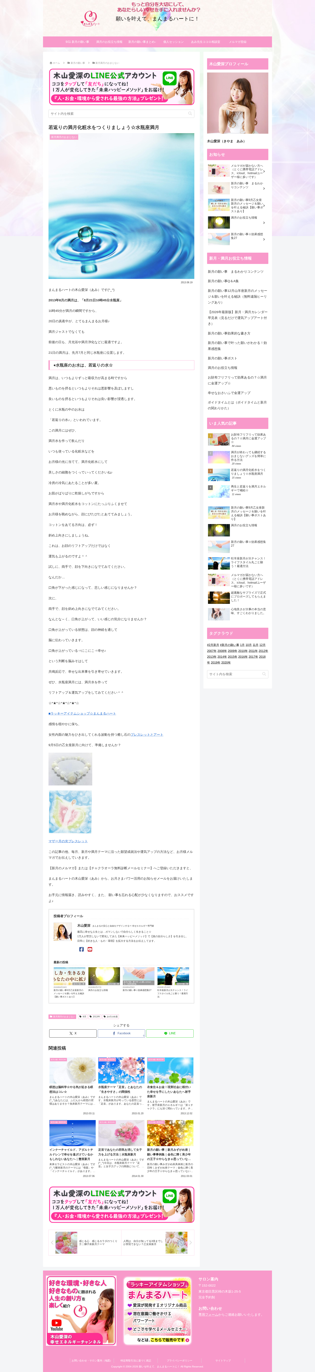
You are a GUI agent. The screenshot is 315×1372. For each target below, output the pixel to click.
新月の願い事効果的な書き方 (229, 333)
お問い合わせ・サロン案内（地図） (92, 1360)
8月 (84, 1016)
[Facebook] (81, 949)
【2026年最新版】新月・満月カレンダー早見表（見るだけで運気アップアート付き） (238, 318)
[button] (190, 113)
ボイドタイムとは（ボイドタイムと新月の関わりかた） (237, 405)
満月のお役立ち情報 (98, 990)
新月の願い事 (78, 984)
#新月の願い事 (229, 644)
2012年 (263, 650)
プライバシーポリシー (179, 1360)
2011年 (253, 650)
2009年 (232, 650)
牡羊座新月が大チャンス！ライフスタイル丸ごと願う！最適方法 (172, 993)
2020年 (226, 662)
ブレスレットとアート (147, 734)
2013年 (96, 1016)
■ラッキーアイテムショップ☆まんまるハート (82, 713)
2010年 (243, 650)
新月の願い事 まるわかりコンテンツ (236, 271)
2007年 (212, 650)
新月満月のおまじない (64, 1016)
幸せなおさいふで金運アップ (229, 393)
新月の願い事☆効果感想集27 (137, 990)
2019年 (215, 662)
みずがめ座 (112, 1016)
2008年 (222, 650)
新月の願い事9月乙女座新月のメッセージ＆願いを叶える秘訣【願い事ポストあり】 (69, 993)
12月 (262, 644)
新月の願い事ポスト (222, 358)
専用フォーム (208, 1314)
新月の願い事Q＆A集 (223, 281)
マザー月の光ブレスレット (68, 841)
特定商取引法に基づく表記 (135, 1360)
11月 (255, 644)
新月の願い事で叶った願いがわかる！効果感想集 (137, 983)
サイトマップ (223, 1360)
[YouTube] (90, 949)
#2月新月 (213, 644)
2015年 (232, 656)
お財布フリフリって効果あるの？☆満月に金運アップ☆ (237, 380)
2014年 (222, 656)
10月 (249, 644)
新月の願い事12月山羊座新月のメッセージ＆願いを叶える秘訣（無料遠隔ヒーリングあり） (237, 296)
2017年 (253, 656)
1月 (242, 644)
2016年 (243, 656)
